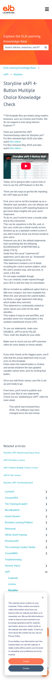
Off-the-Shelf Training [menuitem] (16, 535)
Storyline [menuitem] (13, 590)
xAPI (5, 74)
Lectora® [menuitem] (9, 491)
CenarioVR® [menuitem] (11, 498)
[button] (46, 492)
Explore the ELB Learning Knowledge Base (21, 38)
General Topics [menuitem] (12, 565)
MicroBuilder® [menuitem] (12, 510)
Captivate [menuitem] (13, 578)
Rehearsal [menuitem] (10, 528)
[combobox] (23, 47)
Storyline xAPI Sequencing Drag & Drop (21, 452)
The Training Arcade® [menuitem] (16, 504)
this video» (15, 141)
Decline (26, 668)
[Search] (46, 47)
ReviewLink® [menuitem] (12, 541)
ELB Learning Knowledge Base (19, 68)
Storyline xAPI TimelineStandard (18, 482)
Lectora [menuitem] (12, 584)
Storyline (18, 74)
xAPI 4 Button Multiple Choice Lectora (20, 467)
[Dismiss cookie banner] (43, 598)
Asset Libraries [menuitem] (12, 516)
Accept (26, 661)
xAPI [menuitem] (7, 572)
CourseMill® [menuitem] (11, 553)
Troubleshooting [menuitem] (13, 559)
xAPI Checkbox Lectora (14, 460)
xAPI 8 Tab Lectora (12, 475)
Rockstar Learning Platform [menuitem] (19, 522)
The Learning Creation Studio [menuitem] (20, 547)
